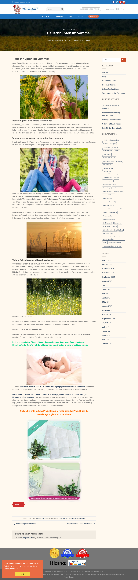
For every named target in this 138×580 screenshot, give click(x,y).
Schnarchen (117, 223)
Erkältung (119, 161)
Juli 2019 (105, 285)
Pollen (105, 212)
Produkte (58, 16)
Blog (70, 16)
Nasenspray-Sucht (109, 81)
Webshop (18, 504)
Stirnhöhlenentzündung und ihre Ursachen (112, 114)
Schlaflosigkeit (107, 223)
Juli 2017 (105, 327)
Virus (104, 242)
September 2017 (108, 319)
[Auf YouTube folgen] (123, 2)
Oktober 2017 (107, 315)
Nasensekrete (107, 198)
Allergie (66, 29)
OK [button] (22, 574)
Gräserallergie (107, 177)
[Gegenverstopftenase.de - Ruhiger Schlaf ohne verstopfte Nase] (27, 9)
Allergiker (113, 143)
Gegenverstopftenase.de (82, 40)
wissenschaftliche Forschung (112, 246)
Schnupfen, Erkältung (110, 89)
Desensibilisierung (108, 161)
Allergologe (106, 147)
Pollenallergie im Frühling (26, 524)
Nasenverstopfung (109, 85)
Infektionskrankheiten (109, 184)
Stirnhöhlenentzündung (110, 230)
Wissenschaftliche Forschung (113, 93)
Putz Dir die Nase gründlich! (112, 128)
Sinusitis (114, 226)
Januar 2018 (107, 306)
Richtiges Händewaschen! (112, 120)
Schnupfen (106, 226)
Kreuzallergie (107, 188)
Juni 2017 (106, 331)
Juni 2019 (106, 290)
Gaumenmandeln (108, 168)
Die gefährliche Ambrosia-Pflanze (79, 524)
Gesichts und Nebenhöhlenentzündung (110, 173)
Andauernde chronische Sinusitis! (111, 107)
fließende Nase (107, 165)
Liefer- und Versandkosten (46, 571)
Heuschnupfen (63, 518)
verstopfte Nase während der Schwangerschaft (112, 238)
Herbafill (116, 177)
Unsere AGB (86, 571)
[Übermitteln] (62, 9)
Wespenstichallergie (114, 242)
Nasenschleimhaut (108, 195)
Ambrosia (115, 147)
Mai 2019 (106, 294)
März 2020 (106, 260)
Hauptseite (45, 16)
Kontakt (81, 16)
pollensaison (81, 518)
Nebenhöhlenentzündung (110, 209)
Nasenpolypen (118, 191)
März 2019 (106, 302)
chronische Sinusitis (109, 158)
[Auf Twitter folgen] (117, 2)
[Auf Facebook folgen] (113, 2)
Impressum (95, 571)
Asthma (116, 151)
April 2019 (106, 298)
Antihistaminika (107, 151)
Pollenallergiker (107, 216)
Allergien (105, 143)
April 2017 (106, 335)
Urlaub (121, 230)
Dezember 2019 (108, 269)
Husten (116, 181)
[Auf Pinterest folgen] (120, 2)
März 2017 (106, 340)
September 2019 (108, 277)
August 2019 (107, 281)
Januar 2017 (107, 344)
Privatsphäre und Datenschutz (69, 571)
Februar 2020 (107, 264)
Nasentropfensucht (109, 202)
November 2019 (108, 273)
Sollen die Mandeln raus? (112, 124)
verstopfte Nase (108, 233)
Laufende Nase (117, 188)
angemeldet (27, 538)
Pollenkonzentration (109, 219)
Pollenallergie (73, 518)
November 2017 (108, 310)
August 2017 (107, 323)
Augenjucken (107, 154)
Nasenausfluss (107, 191)
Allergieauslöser (114, 140)
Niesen (122, 209)
